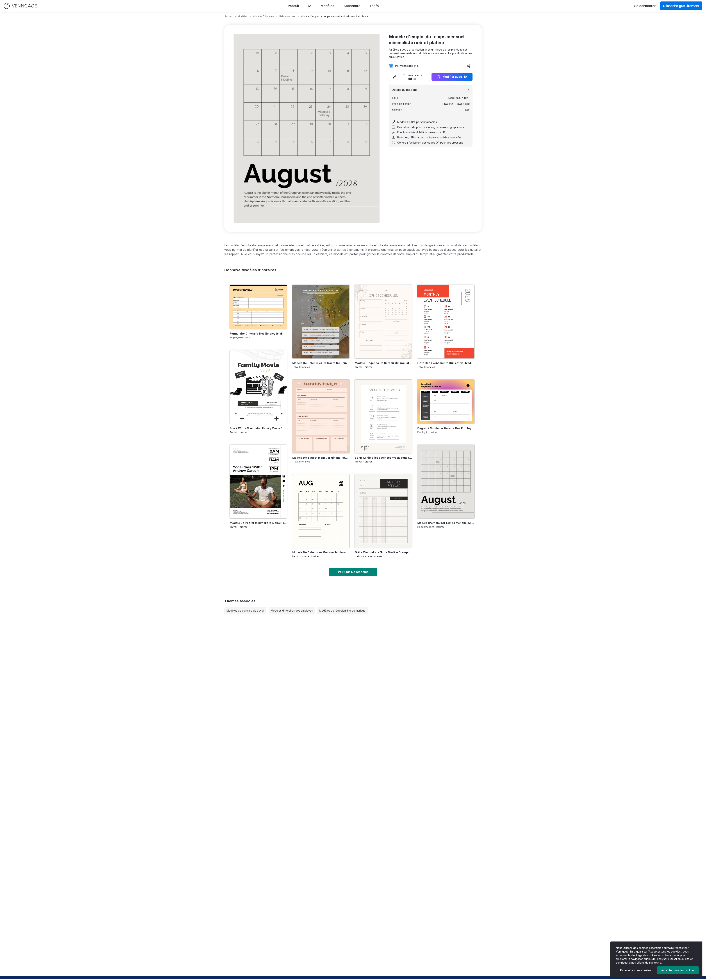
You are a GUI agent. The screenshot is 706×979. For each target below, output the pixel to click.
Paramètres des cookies (635, 970)
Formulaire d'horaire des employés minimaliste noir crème (258, 333)
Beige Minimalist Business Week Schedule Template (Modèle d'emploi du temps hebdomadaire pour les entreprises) (383, 457)
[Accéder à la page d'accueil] (20, 6)
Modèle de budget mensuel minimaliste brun (320, 457)
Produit (293, 6)
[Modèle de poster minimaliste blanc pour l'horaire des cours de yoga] (258, 481)
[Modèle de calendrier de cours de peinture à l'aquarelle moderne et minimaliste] (320, 321)
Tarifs (374, 6)
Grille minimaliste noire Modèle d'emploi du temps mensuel (383, 552)
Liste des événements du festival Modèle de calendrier (445, 363)
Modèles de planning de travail (245, 610)
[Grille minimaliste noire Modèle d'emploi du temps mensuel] (383, 511)
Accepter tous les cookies (678, 970)
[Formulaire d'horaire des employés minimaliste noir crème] (258, 307)
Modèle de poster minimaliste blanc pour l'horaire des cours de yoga (258, 522)
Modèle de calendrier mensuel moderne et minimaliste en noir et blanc (320, 552)
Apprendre (351, 6)
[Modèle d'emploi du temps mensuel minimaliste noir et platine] (445, 481)
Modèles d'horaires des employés (292, 610)
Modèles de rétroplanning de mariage (342, 610)
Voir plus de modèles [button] (353, 572)
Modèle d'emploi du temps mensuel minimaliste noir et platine (445, 522)
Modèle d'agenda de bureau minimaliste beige (383, 363)
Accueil (229, 16)
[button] (409, 77)
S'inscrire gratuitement (681, 6)
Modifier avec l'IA (455, 77)
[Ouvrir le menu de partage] (468, 66)
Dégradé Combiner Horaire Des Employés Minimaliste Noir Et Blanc (445, 428)
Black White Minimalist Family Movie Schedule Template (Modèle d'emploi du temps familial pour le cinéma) (258, 428)
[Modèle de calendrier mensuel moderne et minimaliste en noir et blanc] (320, 511)
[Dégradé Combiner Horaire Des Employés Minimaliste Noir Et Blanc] (445, 402)
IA (309, 6)
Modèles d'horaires (263, 16)
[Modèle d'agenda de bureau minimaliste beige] (383, 321)
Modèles (327, 6)
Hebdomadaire (287, 16)
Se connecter (645, 6)
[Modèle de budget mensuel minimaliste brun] (320, 416)
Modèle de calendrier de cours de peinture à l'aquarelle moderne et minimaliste (320, 363)
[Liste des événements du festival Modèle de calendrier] (445, 321)
